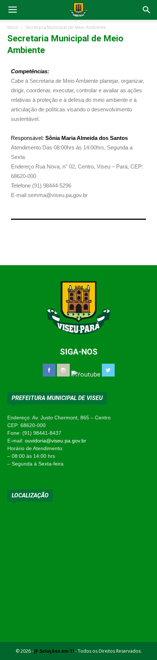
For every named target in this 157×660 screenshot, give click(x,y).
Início (12, 27)
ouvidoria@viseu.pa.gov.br (55, 441)
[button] (147, 10)
